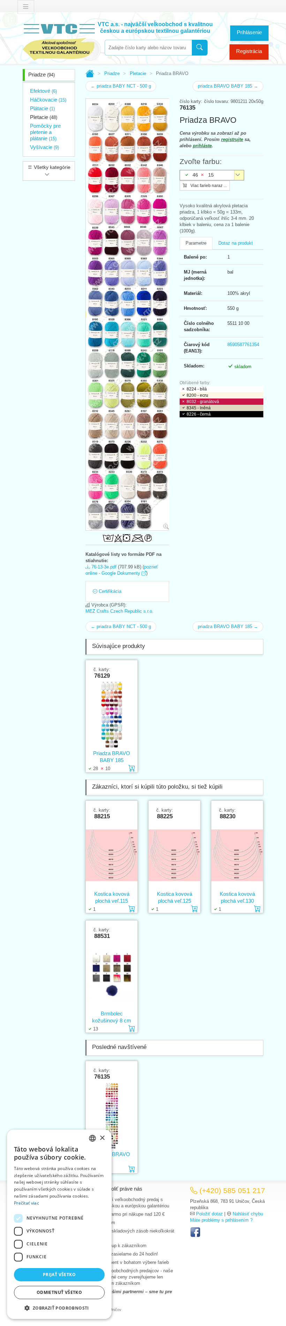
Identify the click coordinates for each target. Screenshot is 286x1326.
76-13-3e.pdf (103, 566)
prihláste (202, 145)
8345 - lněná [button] (199, 407)
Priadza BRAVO (111, 1154)
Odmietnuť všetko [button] (59, 1292)
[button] (59, 1308)
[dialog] (59, 1224)
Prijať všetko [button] (59, 1274)
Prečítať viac (26, 1203)
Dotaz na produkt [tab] (235, 243)
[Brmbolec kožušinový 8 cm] (111, 974)
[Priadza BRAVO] (111, 1115)
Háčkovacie (48, 100)
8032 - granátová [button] (203, 401)
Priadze (41, 74)
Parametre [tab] (196, 243)
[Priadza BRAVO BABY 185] (111, 714)
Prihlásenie (249, 32)
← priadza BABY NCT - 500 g (121, 86)
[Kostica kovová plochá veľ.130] (237, 855)
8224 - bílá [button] (197, 389)
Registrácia (249, 51)
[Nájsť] (200, 47)
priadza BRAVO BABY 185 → (228, 86)
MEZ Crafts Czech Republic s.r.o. (119, 611)
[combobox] (148, 47)
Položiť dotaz (209, 1213)
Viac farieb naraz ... (208, 185)
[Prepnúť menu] (25, 7)
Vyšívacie (44, 147)
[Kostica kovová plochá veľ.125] (174, 855)
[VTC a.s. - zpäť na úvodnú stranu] (59, 40)
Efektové (43, 91)
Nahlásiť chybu (248, 1213)
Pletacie (43, 117)
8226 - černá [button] (199, 414)
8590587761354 (243, 344)
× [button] (102, 1138)
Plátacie (42, 108)
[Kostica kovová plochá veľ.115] (111, 855)
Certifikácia (109, 591)
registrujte (232, 139)
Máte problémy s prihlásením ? (221, 1220)
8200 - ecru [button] (197, 395)
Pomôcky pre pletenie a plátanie (45, 132)
